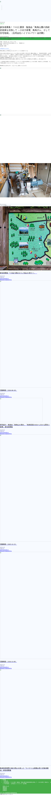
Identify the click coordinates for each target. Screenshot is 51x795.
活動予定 (4, 7)
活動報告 (4, 8)
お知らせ (2, 23)
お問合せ (4, 9)
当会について (5, 6)
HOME (4, 779)
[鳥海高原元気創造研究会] (6, 1)
